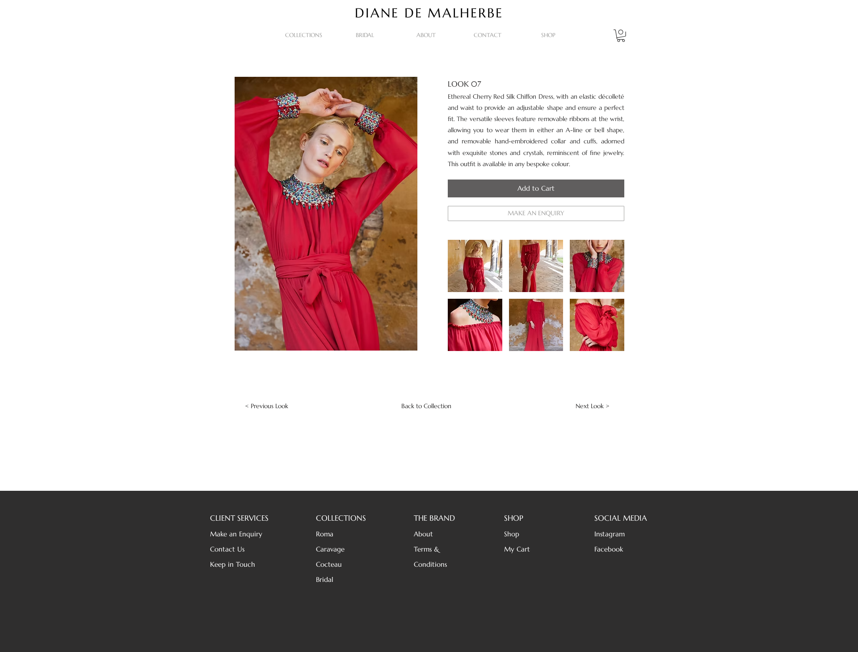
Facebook (608, 549)
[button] (303, 35)
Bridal (324, 579)
